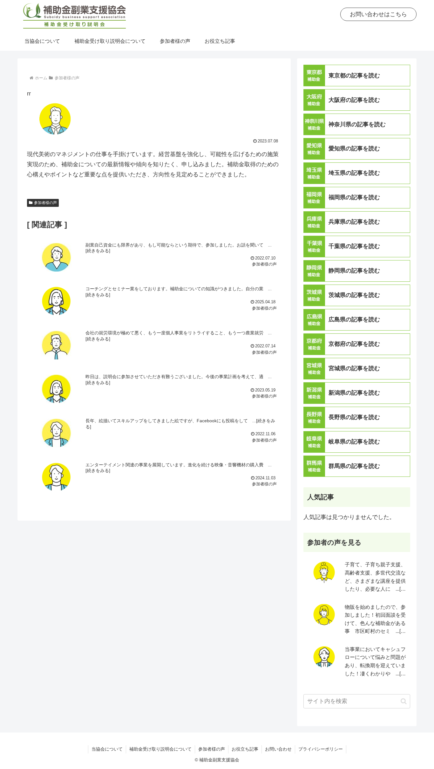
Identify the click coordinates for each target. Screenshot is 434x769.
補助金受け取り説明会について (160, 749)
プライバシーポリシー (320, 749)
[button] (403, 701)
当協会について (107, 749)
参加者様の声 (45, 202)
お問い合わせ (278, 749)
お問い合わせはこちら (378, 14)
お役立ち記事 (245, 749)
